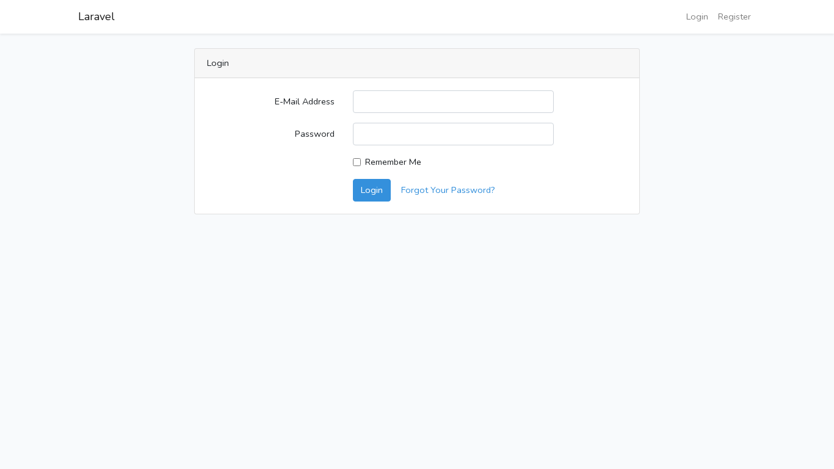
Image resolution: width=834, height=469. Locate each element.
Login (697, 16)
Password (315, 134)
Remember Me (393, 162)
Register (734, 16)
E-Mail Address (305, 101)
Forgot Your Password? (448, 190)
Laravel (96, 16)
